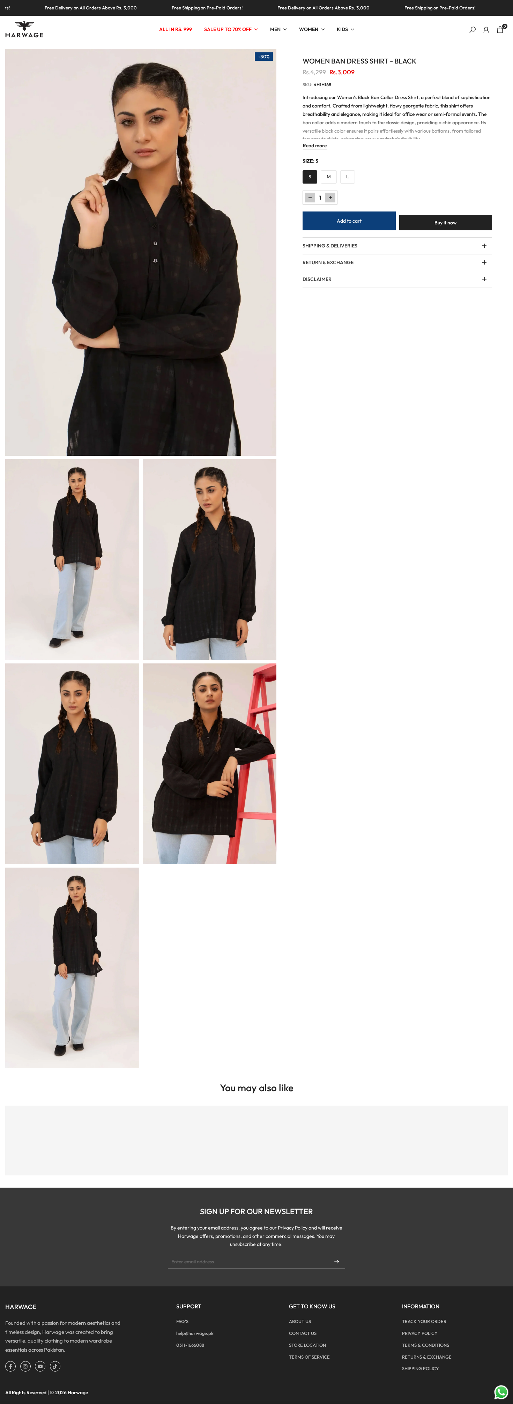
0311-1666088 (190, 1345)
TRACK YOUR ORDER (424, 1321)
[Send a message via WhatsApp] (501, 1392)
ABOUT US (300, 1321)
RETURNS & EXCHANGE (427, 1357)
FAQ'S (182, 1321)
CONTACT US (303, 1333)
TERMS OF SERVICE (309, 1357)
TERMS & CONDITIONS (425, 1345)
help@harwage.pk (195, 1333)
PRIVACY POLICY (420, 1333)
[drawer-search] (472, 30)
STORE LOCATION (307, 1345)
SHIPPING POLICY (420, 1368)
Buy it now (445, 223)
